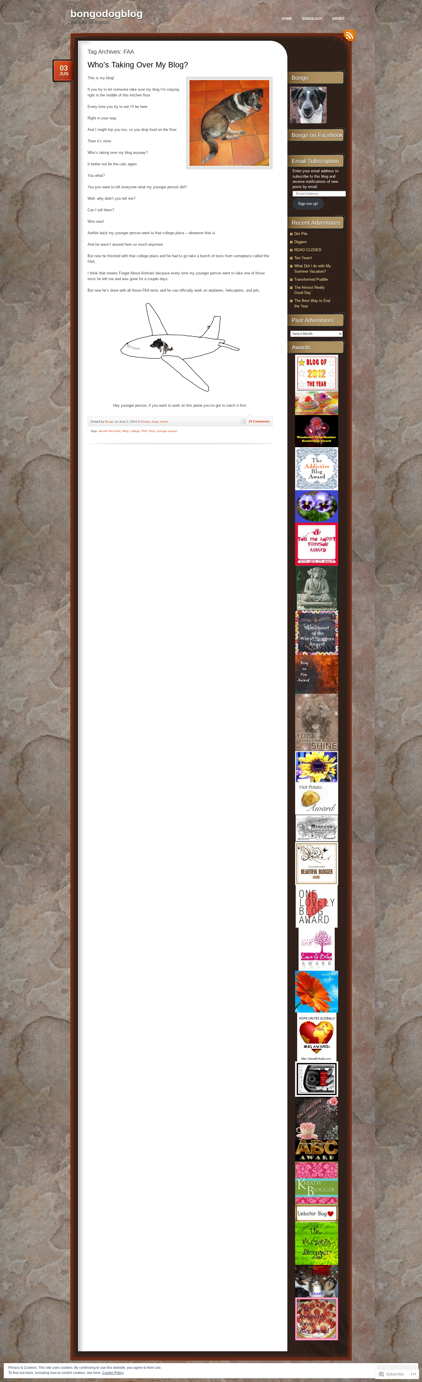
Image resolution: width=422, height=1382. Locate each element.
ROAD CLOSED (307, 250)
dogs (155, 421)
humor (164, 421)
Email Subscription (315, 161)
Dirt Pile (300, 234)
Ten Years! (303, 258)
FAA (144, 431)
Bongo (109, 421)
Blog (126, 431)
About (338, 19)
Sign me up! (308, 203)
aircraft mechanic (109, 431)
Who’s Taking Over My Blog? (138, 65)
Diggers (300, 242)
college (135, 431)
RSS (348, 37)
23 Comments (259, 421)
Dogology (312, 19)
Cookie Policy (113, 1373)
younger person (166, 431)
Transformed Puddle (311, 279)
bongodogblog (106, 14)
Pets (152, 431)
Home (287, 19)
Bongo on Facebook (317, 135)
